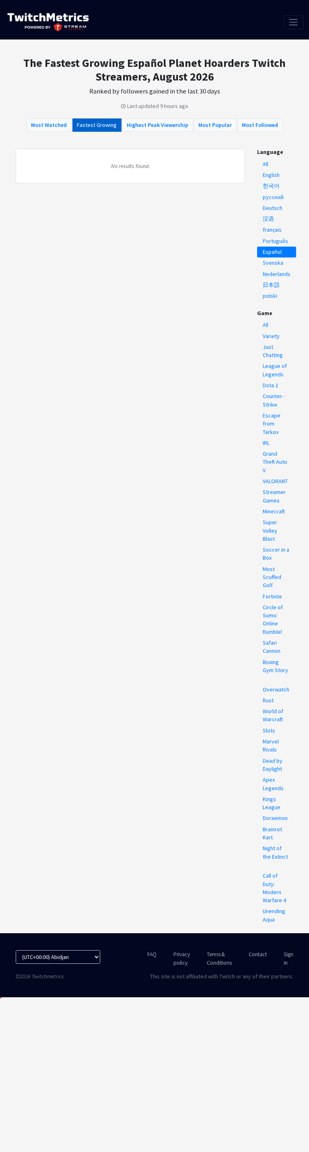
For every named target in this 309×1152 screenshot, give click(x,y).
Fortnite (272, 596)
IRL (266, 442)
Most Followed (260, 125)
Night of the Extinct (275, 852)
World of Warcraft (273, 715)
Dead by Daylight (272, 764)
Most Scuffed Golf (272, 577)
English (271, 175)
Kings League (271, 803)
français (272, 229)
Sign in (288, 958)
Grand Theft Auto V (275, 462)
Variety (271, 336)
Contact (258, 954)
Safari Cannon (271, 646)
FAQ (152, 954)
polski (270, 295)
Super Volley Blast (270, 530)
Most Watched (49, 125)
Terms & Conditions (219, 958)
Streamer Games (274, 496)
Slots (269, 730)
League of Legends (275, 370)
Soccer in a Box (276, 553)
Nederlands (276, 274)
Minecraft (274, 511)
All (265, 164)
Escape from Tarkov (271, 424)
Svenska (273, 262)
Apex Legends (273, 783)
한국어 (271, 185)
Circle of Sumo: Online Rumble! (273, 619)
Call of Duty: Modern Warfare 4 (274, 888)
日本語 (271, 285)
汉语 (268, 218)
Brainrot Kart (272, 833)
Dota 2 (270, 385)
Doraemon (275, 818)
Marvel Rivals (271, 745)
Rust (268, 700)
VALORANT (275, 481)
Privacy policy (181, 958)
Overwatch (276, 689)
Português (275, 241)
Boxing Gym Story (275, 666)
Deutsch (272, 208)
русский (273, 197)
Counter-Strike (273, 400)
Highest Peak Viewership (157, 125)
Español (272, 251)
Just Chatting (273, 351)
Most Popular (215, 125)
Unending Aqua (274, 915)
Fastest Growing (97, 125)
